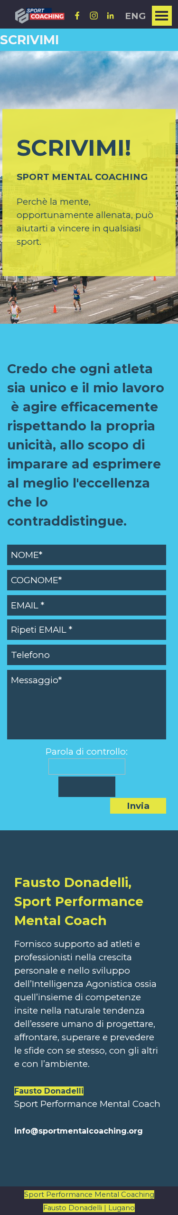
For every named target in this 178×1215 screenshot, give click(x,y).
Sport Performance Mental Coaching (89, 1194)
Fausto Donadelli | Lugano (89, 1208)
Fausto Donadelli (49, 1090)
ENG (135, 15)
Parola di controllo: (87, 751)
